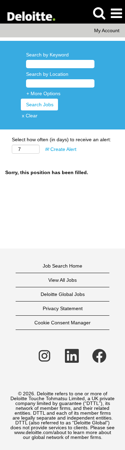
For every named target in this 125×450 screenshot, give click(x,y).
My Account (106, 30)
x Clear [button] (30, 115)
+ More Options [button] (43, 93)
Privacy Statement (63, 308)
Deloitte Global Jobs (63, 294)
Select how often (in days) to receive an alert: (61, 139)
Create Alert (62, 149)
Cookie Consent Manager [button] (62, 322)
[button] (116, 13)
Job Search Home (62, 266)
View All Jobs (62, 280)
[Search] (99, 12)
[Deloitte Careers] (28, 13)
